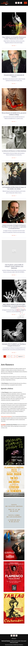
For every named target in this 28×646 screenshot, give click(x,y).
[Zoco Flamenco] (5, 3)
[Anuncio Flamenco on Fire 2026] (14, 496)
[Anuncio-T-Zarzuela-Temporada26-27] (14, 528)
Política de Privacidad (15, 640)
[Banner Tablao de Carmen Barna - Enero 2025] (14, 623)
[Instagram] (21, 3)
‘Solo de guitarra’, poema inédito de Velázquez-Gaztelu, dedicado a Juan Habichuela (14, 266)
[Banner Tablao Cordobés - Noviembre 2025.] (14, 559)
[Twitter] (19, 3)
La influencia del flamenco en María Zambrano (14, 151)
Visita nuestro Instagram (6, 416)
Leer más (13, 45)
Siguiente (20, 356)
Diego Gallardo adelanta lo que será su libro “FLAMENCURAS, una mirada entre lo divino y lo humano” (14, 306)
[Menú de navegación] (25, 3)
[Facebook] (16, 3)
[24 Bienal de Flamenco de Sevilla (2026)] (14, 464)
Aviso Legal (23, 640)
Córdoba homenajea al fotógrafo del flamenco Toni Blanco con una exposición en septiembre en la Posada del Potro (14, 227)
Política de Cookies (14, 642)
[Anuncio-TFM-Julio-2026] (14, 591)
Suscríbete (3, 424)
